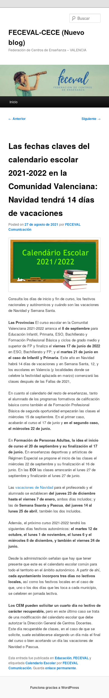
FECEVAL (81, 657)
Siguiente (91, 118)
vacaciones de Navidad (34, 487)
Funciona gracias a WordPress (54, 687)
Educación (63, 657)
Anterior (17, 118)
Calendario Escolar (40, 662)
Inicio (14, 101)
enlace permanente (60, 667)
